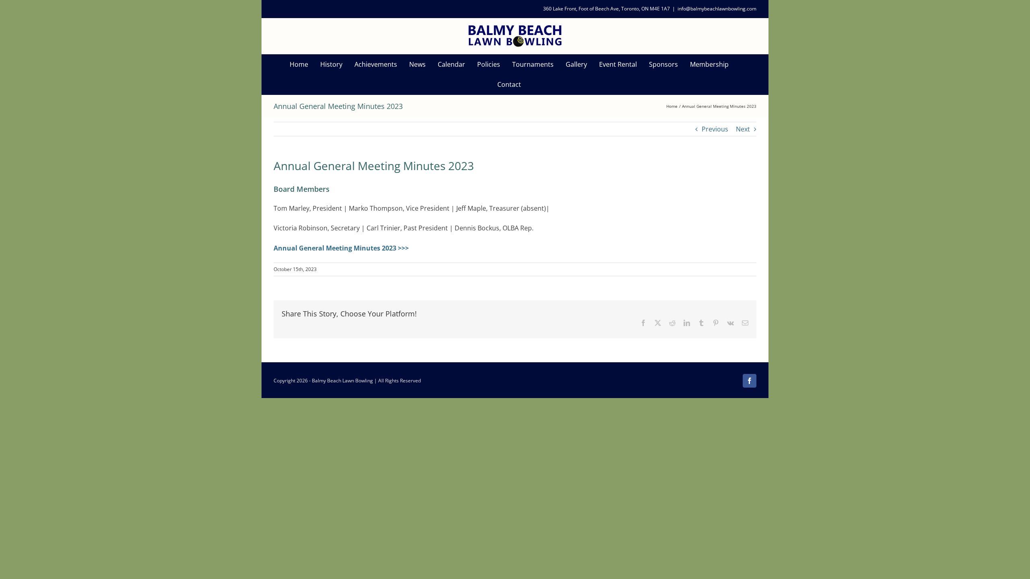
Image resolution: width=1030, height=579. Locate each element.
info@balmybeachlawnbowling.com (717, 8)
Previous (715, 129)
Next (743, 129)
